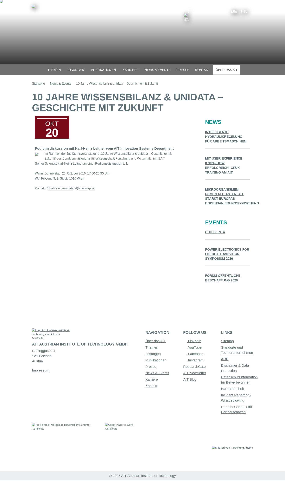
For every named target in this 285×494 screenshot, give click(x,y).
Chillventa (215, 232)
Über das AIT (155, 341)
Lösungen (153, 354)
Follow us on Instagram (218, 11)
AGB (224, 359)
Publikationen (155, 360)
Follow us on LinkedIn (212, 11)
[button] (186, 15)
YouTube (194, 347)
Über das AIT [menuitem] (227, 70)
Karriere (151, 379)
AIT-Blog (190, 379)
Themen (151, 347)
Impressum (40, 370)
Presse (150, 367)
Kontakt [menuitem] (202, 70)
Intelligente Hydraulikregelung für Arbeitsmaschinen (225, 136)
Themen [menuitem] (54, 70)
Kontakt (151, 386)
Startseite (38, 83)
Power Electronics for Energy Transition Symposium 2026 (227, 254)
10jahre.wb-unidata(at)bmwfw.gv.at (71, 188)
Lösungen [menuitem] (75, 70)
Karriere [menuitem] (131, 70)
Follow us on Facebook (224, 11)
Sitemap (227, 341)
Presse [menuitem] (182, 70)
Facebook (195, 354)
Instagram (195, 360)
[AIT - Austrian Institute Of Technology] (33, 6)
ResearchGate (194, 367)
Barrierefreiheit (232, 389)
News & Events (60, 83)
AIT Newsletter (194, 373)
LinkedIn (194, 341)
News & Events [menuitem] (158, 70)
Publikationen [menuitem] (103, 70)
